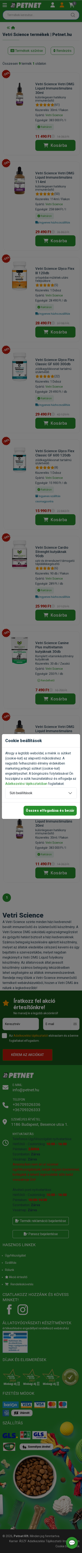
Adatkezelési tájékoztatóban (26, 784)
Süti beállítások (21, 793)
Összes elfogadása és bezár (50, 811)
